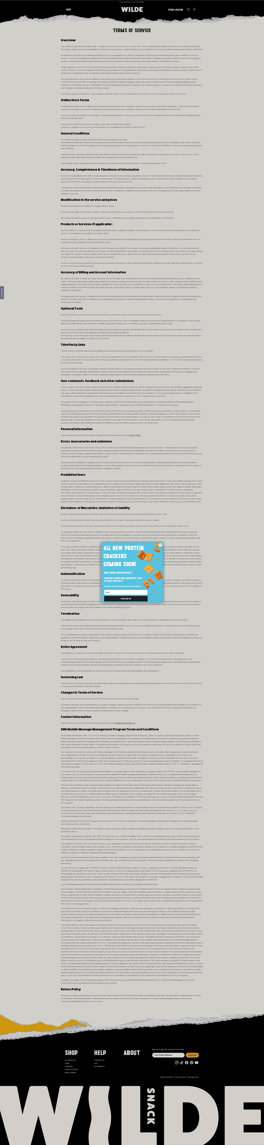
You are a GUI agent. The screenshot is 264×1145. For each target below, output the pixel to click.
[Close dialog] (160, 545)
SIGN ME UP (126, 598)
